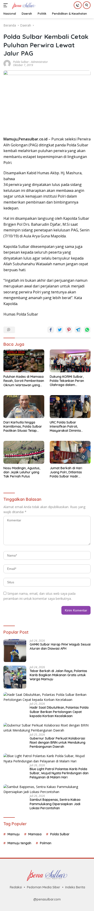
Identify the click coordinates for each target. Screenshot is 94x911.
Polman (45, 843)
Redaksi (16, 887)
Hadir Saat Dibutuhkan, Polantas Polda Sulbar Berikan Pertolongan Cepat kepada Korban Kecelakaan (59, 711)
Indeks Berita (75, 887)
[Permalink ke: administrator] (7, 63)
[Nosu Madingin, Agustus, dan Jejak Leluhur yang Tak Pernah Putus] (23, 452)
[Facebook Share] (50, 329)
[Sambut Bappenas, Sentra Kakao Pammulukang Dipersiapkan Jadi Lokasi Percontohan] (47, 789)
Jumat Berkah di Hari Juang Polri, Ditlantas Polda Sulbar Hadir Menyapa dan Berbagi (67, 472)
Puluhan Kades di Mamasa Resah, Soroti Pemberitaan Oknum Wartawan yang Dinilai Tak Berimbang (23, 381)
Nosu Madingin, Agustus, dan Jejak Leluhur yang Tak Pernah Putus (21, 472)
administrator (39, 62)
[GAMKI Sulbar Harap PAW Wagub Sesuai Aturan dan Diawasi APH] (14, 650)
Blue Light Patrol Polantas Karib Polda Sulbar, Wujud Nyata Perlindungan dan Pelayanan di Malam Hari (59, 773)
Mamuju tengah (19, 843)
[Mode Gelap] (78, 5)
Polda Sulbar (21, 62)
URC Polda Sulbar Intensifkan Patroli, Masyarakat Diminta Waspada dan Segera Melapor (66, 426)
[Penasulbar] (23, 5)
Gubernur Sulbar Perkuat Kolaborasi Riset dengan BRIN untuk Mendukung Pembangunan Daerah (57, 742)
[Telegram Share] (78, 329)
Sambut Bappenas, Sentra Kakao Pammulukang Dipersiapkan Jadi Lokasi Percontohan (55, 804)
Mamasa (35, 834)
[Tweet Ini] (59, 329)
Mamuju (14, 834)
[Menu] (6, 5)
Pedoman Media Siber (43, 887)
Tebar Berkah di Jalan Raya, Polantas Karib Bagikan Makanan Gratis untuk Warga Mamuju (58, 675)
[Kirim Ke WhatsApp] (87, 329)
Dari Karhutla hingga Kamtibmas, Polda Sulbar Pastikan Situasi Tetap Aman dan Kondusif (22, 426)
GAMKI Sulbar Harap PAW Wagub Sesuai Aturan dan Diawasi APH (60, 646)
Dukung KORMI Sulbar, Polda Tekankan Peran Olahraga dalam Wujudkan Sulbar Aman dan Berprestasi (68, 381)
